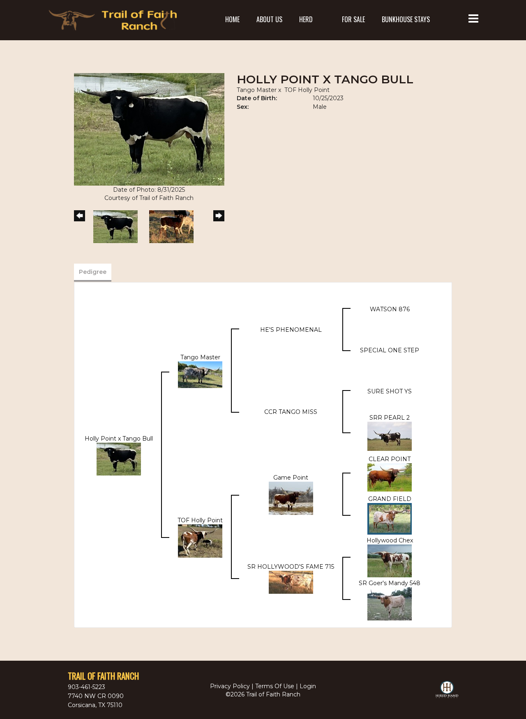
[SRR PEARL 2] (389, 436)
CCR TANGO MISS (290, 412)
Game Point (290, 477)
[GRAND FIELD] (389, 518)
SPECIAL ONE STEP (389, 350)
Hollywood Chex (390, 540)
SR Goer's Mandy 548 (389, 583)
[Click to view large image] (149, 129)
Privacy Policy (230, 686)
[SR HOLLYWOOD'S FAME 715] (291, 582)
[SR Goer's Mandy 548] (389, 603)
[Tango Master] (200, 374)
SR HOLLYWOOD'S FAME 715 (290, 566)
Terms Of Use (274, 686)
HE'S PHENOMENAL (291, 329)
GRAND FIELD (389, 499)
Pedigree (92, 272)
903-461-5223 (86, 687)
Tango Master (257, 90)
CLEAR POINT (390, 459)
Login (308, 686)
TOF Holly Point (307, 90)
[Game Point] (291, 497)
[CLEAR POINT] (389, 477)
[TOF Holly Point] (200, 540)
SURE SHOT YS (389, 391)
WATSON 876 (390, 309)
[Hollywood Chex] (389, 560)
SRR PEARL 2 (389, 417)
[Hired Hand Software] (447, 693)
